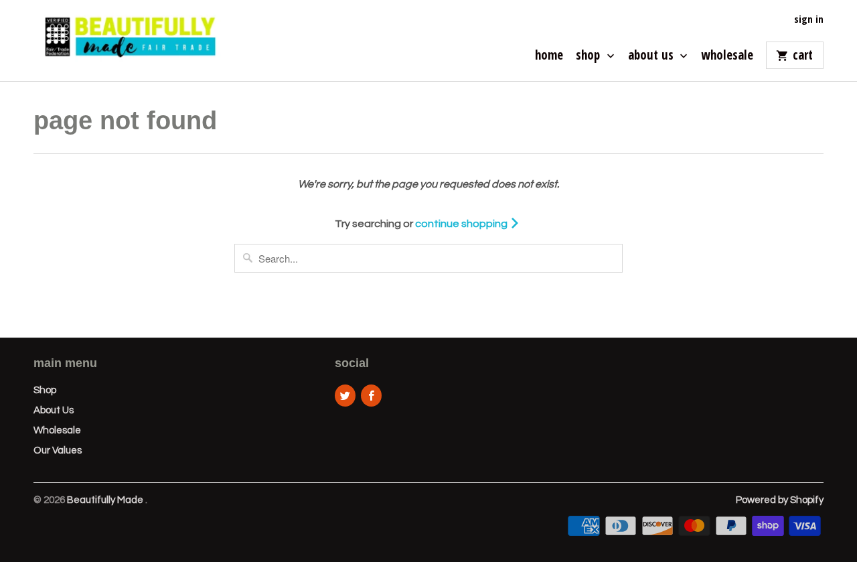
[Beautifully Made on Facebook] (371, 395)
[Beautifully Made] (127, 40)
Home (549, 56)
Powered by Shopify (780, 500)
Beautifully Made (106, 500)
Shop (589, 56)
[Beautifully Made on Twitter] (345, 395)
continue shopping (462, 223)
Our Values (57, 450)
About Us (652, 56)
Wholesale (727, 56)
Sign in (809, 19)
